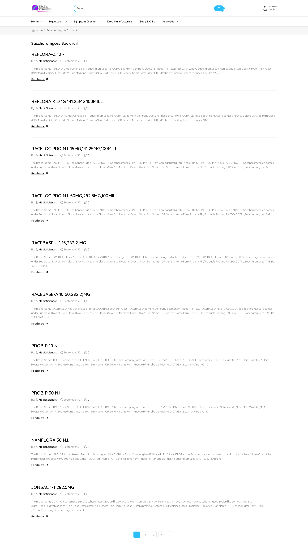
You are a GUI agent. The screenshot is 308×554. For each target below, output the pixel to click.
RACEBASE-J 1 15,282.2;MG (58, 242)
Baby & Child (147, 21)
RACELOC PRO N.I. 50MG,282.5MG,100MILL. (75, 195)
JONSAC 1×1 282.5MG (52, 487)
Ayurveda (169, 21)
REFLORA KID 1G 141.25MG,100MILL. (67, 101)
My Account (56, 21)
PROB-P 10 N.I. (46, 345)
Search (219, 8)
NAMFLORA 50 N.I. (50, 440)
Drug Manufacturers (119, 21)
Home (35, 21)
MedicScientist (48, 61)
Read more (38, 79)
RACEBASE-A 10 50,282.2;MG (60, 294)
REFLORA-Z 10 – (47, 54)
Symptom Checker (85, 21)
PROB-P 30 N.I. (46, 393)
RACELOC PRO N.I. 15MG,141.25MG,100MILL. (74, 148)
